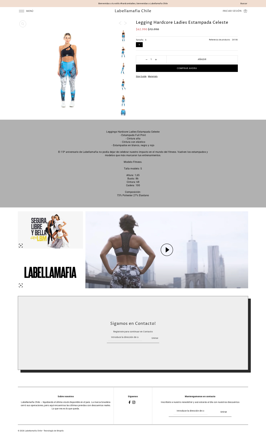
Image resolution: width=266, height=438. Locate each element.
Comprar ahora (187, 68)
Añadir (202, 59)
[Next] (125, 23)
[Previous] (120, 23)
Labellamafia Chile (133, 11)
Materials (153, 76)
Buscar (243, 3)
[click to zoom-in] (22, 23)
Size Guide (141, 76)
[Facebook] (129, 402)
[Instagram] (133, 402)
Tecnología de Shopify (54, 431)
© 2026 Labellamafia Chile (30, 431)
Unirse (155, 338)
